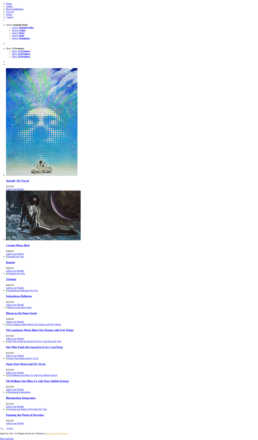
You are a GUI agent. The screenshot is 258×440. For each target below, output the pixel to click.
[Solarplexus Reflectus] (132, 290)
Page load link (6, 438)
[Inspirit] (132, 256)
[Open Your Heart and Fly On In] (132, 358)
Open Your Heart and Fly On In (26, 364)
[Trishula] (132, 273)
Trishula (11, 279)
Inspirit (10, 262)
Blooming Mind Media (57, 433)
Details (20, 189)
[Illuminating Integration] (132, 392)
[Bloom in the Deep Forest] (132, 307)
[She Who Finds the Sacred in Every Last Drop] (132, 341)
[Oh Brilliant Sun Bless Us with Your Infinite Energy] (132, 375)
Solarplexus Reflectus (19, 296)
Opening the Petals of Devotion (25, 415)
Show (21, 51)
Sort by (23, 27)
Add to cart (11, 189)
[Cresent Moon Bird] (132, 216)
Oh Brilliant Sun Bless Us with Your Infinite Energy (37, 381)
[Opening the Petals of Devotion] (132, 409)
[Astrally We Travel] (132, 122)
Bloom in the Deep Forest (21, 313)
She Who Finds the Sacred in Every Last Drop (34, 347)
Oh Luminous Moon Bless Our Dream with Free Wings (40, 330)
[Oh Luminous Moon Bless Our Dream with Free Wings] (132, 324)
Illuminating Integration (21, 397)
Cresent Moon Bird (18, 245)
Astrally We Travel (17, 180)
